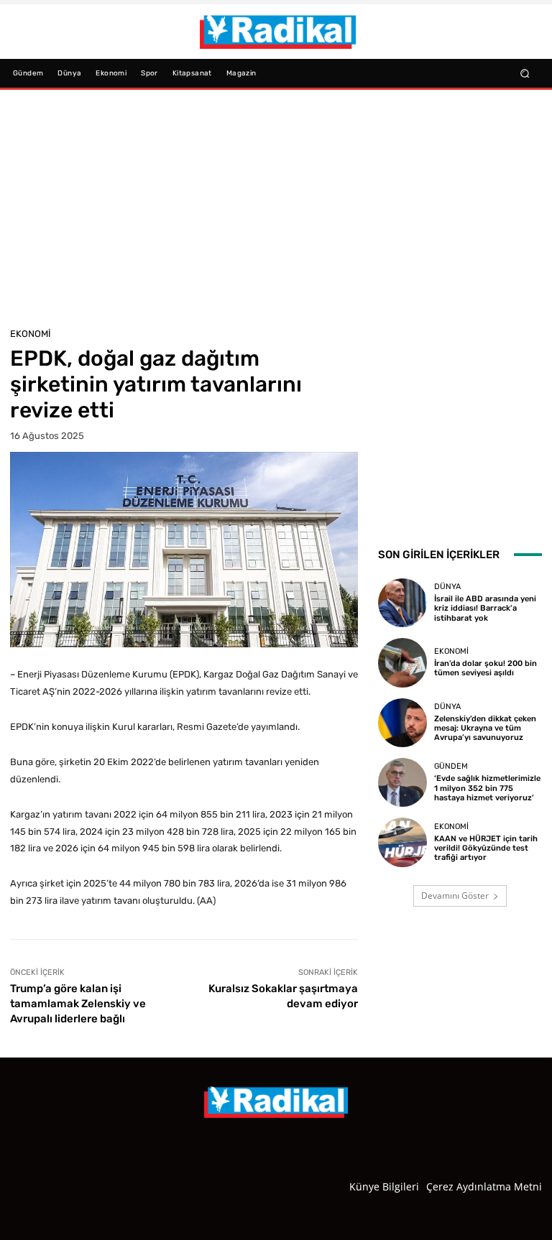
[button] (525, 73)
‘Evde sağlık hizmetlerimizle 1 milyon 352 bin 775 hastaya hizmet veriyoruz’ (487, 788)
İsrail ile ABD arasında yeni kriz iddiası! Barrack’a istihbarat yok (485, 608)
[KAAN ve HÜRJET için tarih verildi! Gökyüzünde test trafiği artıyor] (402, 842)
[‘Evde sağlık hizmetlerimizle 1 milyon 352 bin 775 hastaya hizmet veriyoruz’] (402, 782)
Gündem (451, 766)
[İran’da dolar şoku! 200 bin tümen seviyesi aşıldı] (402, 662)
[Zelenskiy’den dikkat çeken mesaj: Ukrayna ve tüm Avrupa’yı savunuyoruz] (402, 722)
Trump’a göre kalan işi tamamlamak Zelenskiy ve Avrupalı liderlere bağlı (78, 1003)
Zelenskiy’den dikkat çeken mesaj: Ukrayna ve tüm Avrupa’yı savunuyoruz (485, 728)
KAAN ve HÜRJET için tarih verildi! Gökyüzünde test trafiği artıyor (486, 848)
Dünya (447, 587)
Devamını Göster (455, 895)
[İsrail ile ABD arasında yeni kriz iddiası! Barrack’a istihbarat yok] (402, 602)
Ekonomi (30, 333)
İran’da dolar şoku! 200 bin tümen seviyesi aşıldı (485, 668)
